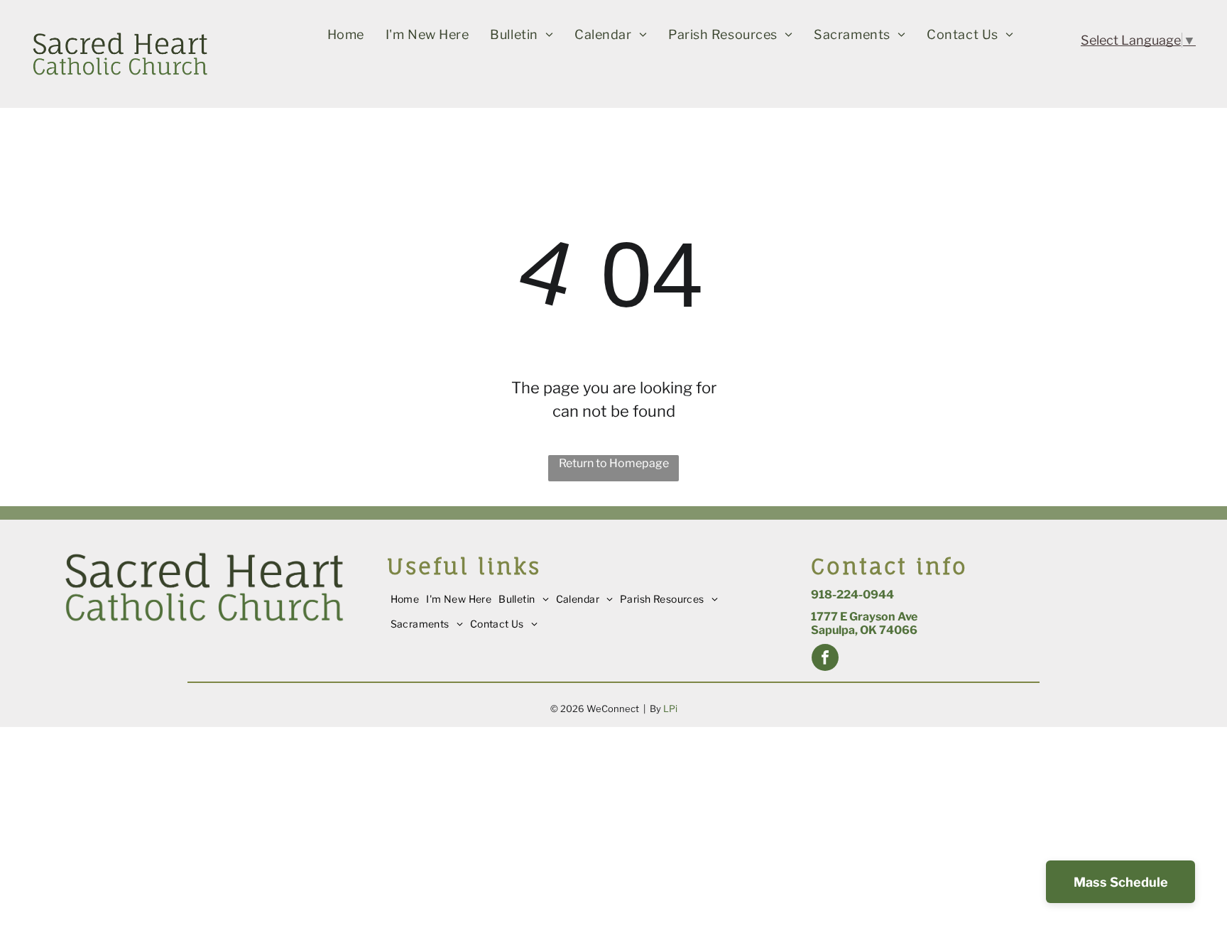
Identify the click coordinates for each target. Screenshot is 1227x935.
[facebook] (825, 659)
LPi (670, 708)
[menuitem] (346, 34)
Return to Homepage (614, 463)
